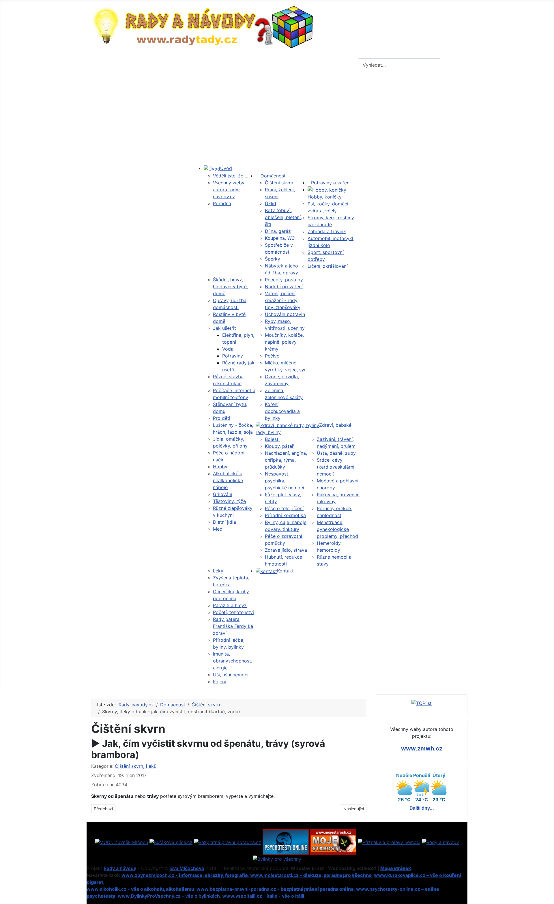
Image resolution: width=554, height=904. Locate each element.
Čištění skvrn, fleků (135, 766)
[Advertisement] (277, 119)
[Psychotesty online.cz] (286, 842)
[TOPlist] (421, 702)
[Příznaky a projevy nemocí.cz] (389, 842)
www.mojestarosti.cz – (311, 875)
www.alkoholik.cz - (140, 889)
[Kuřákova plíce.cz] (170, 842)
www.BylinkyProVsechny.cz (149, 896)
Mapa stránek (395, 868)
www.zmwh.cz (421, 748)
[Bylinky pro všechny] (277, 858)
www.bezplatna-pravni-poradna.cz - (275, 889)
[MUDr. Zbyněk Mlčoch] (121, 842)
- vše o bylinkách (201, 896)
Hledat (453, 65)
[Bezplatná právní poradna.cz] (227, 842)
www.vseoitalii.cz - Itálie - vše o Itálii (263, 896)
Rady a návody (120, 868)
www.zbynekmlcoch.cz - (184, 875)
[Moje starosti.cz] (333, 842)
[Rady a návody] (440, 842)
